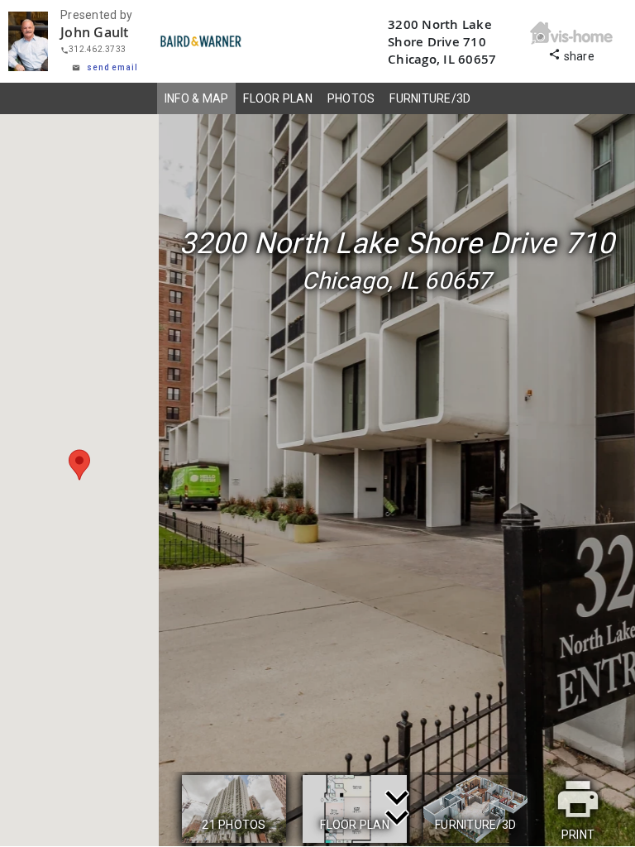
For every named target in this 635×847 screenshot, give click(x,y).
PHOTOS (351, 98)
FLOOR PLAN (278, 98)
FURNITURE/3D (429, 98)
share (571, 54)
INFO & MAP (197, 98)
